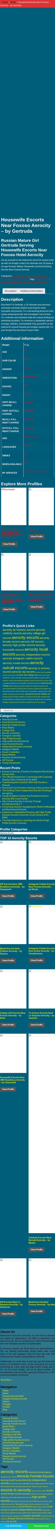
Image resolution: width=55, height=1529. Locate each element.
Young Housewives (11, 763)
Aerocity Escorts (20, 276)
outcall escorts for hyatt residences (14, 697)
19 (25, 350)
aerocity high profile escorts (19, 645)
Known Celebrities (11, 752)
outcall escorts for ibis (33, 697)
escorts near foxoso (36, 282)
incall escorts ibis (38, 686)
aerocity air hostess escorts (19, 629)
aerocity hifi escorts (32, 641)
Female (27, 368)
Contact (6, 1407)
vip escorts (11, 1521)
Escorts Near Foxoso (19, 279)
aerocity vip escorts (23, 671)
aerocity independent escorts (33, 654)
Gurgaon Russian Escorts (15, 1399)
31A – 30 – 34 (30, 437)
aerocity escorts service (8, 1477)
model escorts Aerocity (39, 1513)
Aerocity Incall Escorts (11, 1480)
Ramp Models (8, 755)
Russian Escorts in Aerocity (21, 1518)
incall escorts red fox (13, 691)
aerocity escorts (42, 279)
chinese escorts (37, 1486)
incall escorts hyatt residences (22, 686)
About (5, 1393)
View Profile (9, 544)
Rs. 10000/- (29, 411)
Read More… (7, 1380)
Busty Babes (8, 728)
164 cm (27, 393)
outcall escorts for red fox (17, 702)
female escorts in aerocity (38, 1494)
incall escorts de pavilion (18, 683)
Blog (5, 1410)
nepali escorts (17, 1516)
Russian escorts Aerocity (13, 757)
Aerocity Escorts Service (13, 722)
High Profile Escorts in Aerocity (39, 1501)
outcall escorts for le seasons (24, 699)
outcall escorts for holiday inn (37, 694)
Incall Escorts (25, 1506)
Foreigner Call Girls (11, 736)
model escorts (26, 1513)
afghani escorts (40, 1483)
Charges (7, 1404)
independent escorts (30, 1509)
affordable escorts (29, 1483)
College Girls (8, 730)
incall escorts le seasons (26, 688)
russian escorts (31, 1515)
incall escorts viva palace (29, 691)
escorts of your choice (39, 1491)
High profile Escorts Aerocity (15, 741)
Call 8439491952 (14, 1526)
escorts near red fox (36, 680)
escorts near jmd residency (31, 678)
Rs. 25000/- (29, 419)
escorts (45, 1486)
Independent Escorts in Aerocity (17, 747)
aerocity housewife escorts (13, 282)
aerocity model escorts (16, 663)
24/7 (26, 462)
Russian (28, 445)
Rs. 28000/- (29, 428)
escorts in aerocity (16, 1490)
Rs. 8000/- (28, 402)
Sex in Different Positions (36, 471)
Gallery (6, 1401)
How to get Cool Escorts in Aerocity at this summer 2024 (28, 788)
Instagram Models (10, 749)
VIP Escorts (7, 760)
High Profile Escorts (11, 738)
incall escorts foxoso (33, 683)
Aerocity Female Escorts (13, 725)
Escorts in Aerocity (11, 733)
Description (11, 291)
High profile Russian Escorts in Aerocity (28, 1504)
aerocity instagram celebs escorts (22, 658)
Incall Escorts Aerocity (12, 744)
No (25, 385)
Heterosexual (30, 376)
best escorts (50, 1483)
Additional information (31, 291)
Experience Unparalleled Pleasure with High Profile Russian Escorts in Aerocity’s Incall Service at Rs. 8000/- (26, 815)
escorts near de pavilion (43, 672)
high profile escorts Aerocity (19, 1501)
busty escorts (26, 1486)
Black (26, 359)
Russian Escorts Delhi (13, 1396)
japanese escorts (16, 1513)
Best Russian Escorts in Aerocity (11, 1486)
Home (5, 2)
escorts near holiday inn (26, 675)
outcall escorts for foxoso (16, 694)
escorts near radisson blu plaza (19, 680)
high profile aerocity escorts (22, 1497)
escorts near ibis (15, 678)
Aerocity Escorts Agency (39, 1472)
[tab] (11, 291)
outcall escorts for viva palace (35, 702)
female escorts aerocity (19, 1494)
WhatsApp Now (41, 1526)
